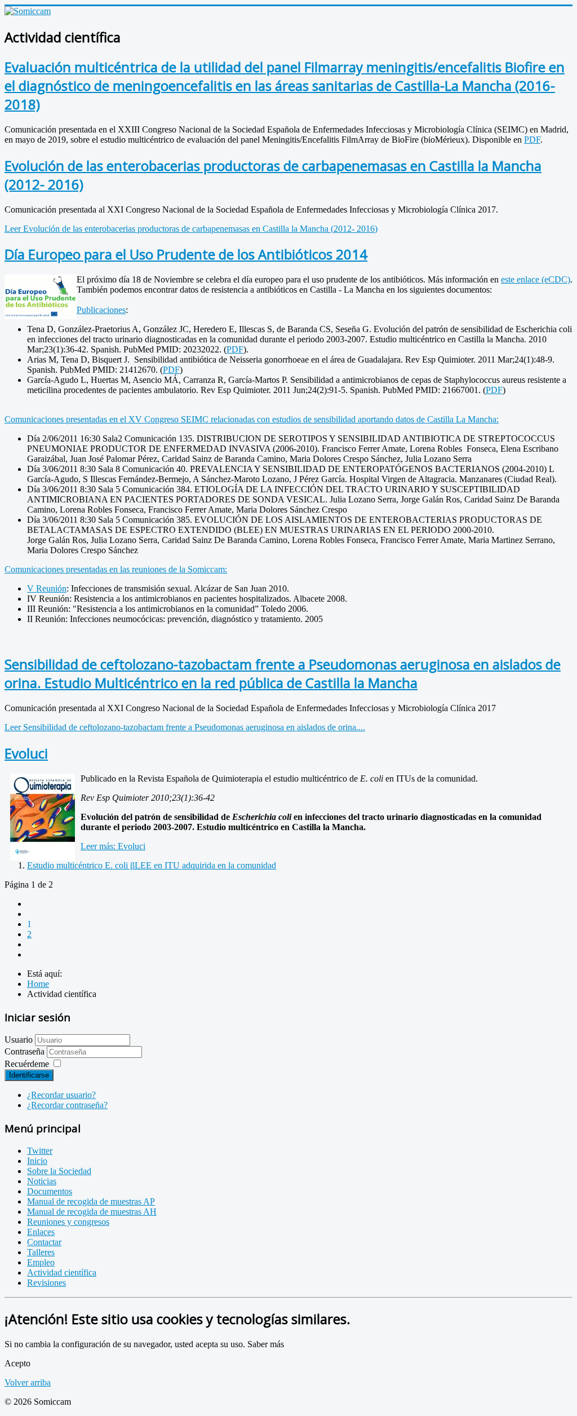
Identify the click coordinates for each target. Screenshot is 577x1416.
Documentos (49, 1191)
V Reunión (46, 588)
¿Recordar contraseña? (67, 1105)
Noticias (41, 1181)
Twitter (39, 1150)
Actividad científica (61, 1272)
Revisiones (46, 1282)
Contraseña (26, 1051)
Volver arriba (28, 1382)
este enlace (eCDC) (535, 279)
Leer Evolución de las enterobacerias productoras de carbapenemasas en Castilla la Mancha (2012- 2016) (191, 228)
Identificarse (29, 1075)
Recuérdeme (27, 1064)
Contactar (44, 1242)
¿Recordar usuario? (61, 1095)
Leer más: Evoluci (113, 846)
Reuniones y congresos (68, 1222)
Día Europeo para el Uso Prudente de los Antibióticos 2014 (186, 254)
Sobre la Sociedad (59, 1171)
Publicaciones (101, 310)
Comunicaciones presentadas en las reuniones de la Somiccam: (116, 569)
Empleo (41, 1262)
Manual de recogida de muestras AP (91, 1201)
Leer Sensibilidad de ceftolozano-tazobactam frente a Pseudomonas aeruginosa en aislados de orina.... (185, 727)
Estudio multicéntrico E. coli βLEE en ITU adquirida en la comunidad (151, 865)
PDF (532, 139)
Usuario (19, 1039)
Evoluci (26, 753)
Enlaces (41, 1232)
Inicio (37, 1161)
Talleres (41, 1252)
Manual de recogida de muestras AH (92, 1211)
